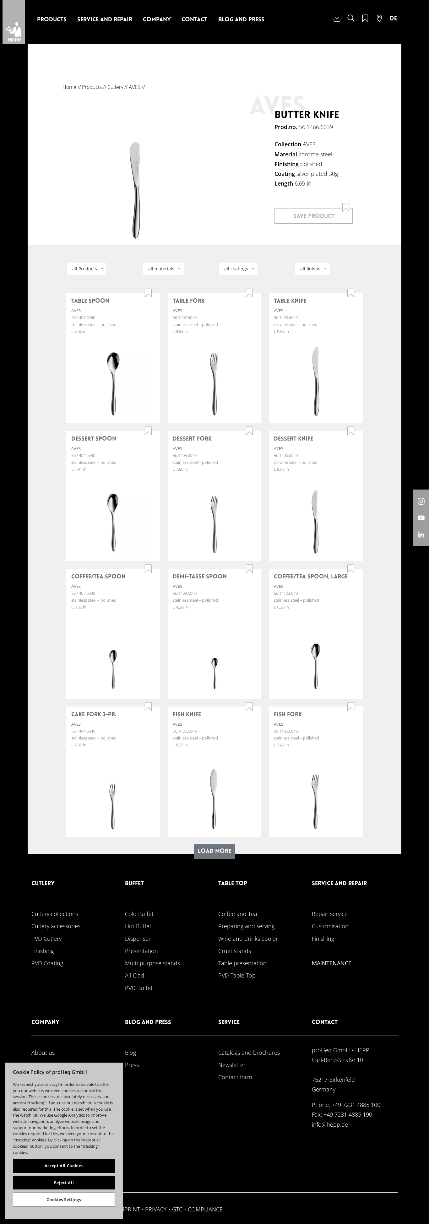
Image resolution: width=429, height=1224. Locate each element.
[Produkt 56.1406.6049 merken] (351, 431)
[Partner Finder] (379, 22)
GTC (177, 1209)
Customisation (330, 926)
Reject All (64, 1182)
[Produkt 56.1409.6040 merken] (249, 568)
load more (214, 851)
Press (132, 1065)
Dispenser (138, 938)
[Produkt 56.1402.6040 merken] (249, 293)
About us (43, 1052)
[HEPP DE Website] (393, 23)
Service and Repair (104, 20)
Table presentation (242, 963)
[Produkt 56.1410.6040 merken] (351, 568)
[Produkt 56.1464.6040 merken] (148, 706)
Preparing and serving (246, 926)
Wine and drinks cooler (248, 938)
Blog (130, 1052)
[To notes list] (365, 22)
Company (157, 20)
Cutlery (115, 87)
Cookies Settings (63, 1199)
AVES (134, 87)
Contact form (235, 1077)
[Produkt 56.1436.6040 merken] (249, 706)
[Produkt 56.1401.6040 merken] (148, 293)
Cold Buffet (139, 914)
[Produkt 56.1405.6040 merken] (249, 431)
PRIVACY (156, 1209)
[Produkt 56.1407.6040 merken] (148, 568)
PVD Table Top (237, 975)
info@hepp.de (330, 1124)
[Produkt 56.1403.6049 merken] (351, 293)
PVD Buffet (139, 988)
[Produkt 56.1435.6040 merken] (351, 706)
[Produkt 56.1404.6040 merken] (148, 431)
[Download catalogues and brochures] (337, 23)
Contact (194, 20)
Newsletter (232, 1065)
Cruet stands (234, 951)
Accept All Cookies (64, 1165)
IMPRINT (129, 1209)
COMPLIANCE (205, 1209)
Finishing (42, 951)
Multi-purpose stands (152, 963)
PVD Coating (47, 963)
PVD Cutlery (46, 938)
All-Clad (134, 975)
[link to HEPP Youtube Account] (421, 517)
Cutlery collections (54, 914)
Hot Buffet (138, 926)
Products (52, 20)
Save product (313, 216)
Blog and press (241, 20)
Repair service (330, 914)
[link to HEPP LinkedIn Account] (421, 534)
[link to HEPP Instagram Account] (421, 501)
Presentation (141, 951)
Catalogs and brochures (249, 1052)
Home (69, 87)
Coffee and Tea (237, 914)
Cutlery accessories (55, 926)
